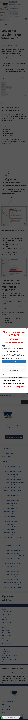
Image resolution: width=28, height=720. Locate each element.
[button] (25, 346)
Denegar (14, 366)
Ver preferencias (14, 370)
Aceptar (14, 361)
